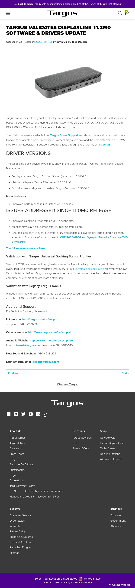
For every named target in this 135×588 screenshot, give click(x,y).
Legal (13, 475)
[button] (105, 585)
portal (106, 145)
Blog (12, 459)
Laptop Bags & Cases (113, 443)
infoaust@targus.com (27, 345)
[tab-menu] (8, 13)
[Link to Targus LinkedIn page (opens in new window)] (38, 414)
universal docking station (89, 269)
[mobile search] (120, 13)
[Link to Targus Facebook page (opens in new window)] (8, 414)
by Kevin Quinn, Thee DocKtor (70, 42)
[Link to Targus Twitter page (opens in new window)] (23, 414)
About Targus (17, 438)
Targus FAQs (17, 443)
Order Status (17, 520)
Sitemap (14, 553)
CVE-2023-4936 (70, 237)
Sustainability (17, 470)
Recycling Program (21, 547)
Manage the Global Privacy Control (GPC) (34, 496)
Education (116, 515)
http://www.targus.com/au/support (51, 340)
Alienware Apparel (111, 459)
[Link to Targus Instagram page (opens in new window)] (16, 414)
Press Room (17, 454)
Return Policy (17, 531)
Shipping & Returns (21, 537)
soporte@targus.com (46, 362)
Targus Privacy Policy (22, 486)
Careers (14, 448)
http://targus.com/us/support (40, 319)
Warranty (15, 526)
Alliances (115, 526)
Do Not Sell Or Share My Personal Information (37, 491)
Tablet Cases (107, 448)
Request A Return (20, 542)
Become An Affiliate (21, 464)
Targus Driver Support (64, 135)
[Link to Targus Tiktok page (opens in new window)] (45, 414)
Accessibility (17, 480)
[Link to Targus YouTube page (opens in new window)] (30, 414)
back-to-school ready (30, 4)
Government (118, 520)
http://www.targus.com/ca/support (49, 332)
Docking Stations (110, 454)
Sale (75, 443)
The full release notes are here (25, 248)
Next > (125, 373)
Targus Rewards (82, 438)
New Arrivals (107, 438)
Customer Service (20, 515)
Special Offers (80, 448)
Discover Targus (67, 384)
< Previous (12, 373)
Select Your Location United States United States (68, 578)
